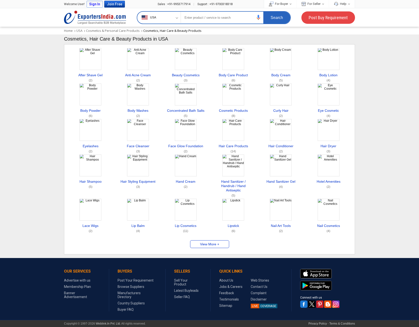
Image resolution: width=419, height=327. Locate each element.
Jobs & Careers (230, 287)
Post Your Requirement (135, 280)
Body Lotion (328, 77)
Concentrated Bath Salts (185, 113)
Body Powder (90, 113)
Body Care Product (233, 77)
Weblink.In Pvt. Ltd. (108, 323)
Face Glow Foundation (185, 148)
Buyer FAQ (126, 309)
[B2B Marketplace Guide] (327, 304)
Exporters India (95, 17)
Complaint (258, 293)
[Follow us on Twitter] (311, 304)
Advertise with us (77, 280)
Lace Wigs (90, 228)
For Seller (314, 4)
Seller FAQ (182, 297)
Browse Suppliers (131, 287)
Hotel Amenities (328, 184)
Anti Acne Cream (138, 77)
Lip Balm (138, 228)
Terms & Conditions (342, 323)
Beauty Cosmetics (186, 77)
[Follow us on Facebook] (303, 304)
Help (343, 4)
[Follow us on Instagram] (335, 304)
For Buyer (281, 4)
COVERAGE (264, 306)
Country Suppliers (131, 303)
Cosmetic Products (233, 113)
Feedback (226, 293)
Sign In (94, 4)
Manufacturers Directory (129, 295)
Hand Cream (185, 184)
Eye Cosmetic (328, 113)
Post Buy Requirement (328, 17)
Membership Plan (77, 287)
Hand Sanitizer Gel (280, 184)
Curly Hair (281, 113)
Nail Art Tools (281, 228)
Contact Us (259, 287)
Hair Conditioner (280, 148)
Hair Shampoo (91, 184)
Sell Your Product (181, 282)
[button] (258, 17)
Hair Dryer (328, 148)
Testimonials (229, 299)
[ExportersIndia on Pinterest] (319, 304)
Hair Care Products (233, 148)
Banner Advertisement (75, 295)
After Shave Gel (90, 77)
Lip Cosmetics (185, 228)
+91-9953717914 (174, 4)
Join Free (114, 4)
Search (277, 18)
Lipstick (233, 228)
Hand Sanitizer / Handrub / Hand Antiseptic (233, 188)
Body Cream (280, 77)
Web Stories (260, 280)
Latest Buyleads (186, 291)
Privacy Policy (317, 323)
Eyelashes (90, 148)
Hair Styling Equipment (138, 184)
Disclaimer (259, 299)
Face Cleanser (138, 148)
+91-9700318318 (215, 4)
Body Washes (138, 113)
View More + (209, 244)
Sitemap (225, 306)
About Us (226, 280)
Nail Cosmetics (328, 228)
